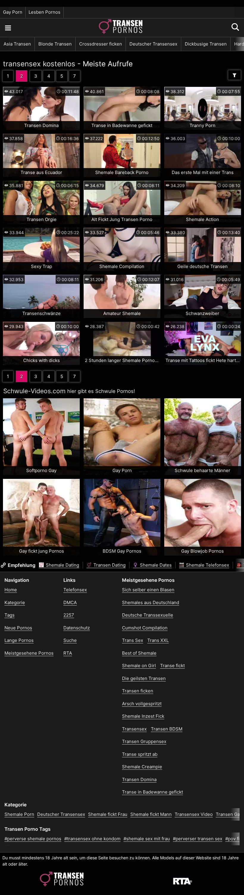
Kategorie (14, 602)
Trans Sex (132, 640)
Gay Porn (12, 12)
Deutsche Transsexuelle (147, 615)
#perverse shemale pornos (32, 838)
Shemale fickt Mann (151, 814)
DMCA (70, 602)
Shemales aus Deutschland (150, 602)
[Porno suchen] (7, 28)
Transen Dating (109, 565)
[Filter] (234, 75)
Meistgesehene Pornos (29, 653)
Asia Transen (17, 44)
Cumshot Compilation (145, 628)
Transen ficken (137, 691)
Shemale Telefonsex (207, 565)
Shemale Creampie (142, 766)
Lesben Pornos (44, 12)
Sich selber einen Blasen (148, 590)
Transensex (134, 729)
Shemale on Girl (139, 665)
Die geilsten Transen (144, 678)
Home (10, 590)
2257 (68, 615)
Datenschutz (76, 628)
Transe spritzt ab (139, 754)
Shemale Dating (62, 565)
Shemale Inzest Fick (143, 716)
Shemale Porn (19, 814)
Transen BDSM (166, 729)
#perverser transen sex (197, 838)
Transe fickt (172, 665)
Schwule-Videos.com (34, 391)
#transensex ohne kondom (92, 838)
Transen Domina (139, 779)
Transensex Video (194, 814)
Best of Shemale (139, 653)
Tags (9, 615)
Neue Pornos (18, 628)
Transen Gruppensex (144, 741)
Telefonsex (75, 590)
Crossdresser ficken (100, 44)
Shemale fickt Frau (107, 814)
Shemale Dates (155, 565)
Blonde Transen (55, 44)
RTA (67, 653)
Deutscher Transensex (153, 44)
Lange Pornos (19, 640)
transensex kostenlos (39, 63)
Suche (70, 640)
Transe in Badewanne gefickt (152, 792)
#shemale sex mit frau (146, 838)
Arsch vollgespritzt (142, 703)
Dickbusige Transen (206, 44)
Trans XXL (158, 640)
